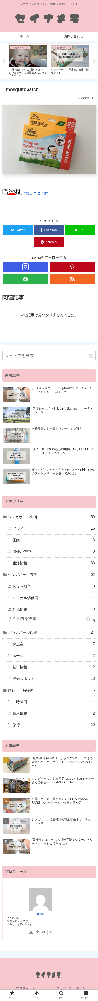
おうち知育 (54, 586)
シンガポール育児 (51, 575)
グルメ (54, 528)
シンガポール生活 (51, 517)
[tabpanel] (28, 60)
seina (40, 913)
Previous (3, 61)
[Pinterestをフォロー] (72, 267)
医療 (54, 540)
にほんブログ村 (35, 193)
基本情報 (54, 667)
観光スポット (54, 679)
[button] (91, 356)
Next (94, 61)
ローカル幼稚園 (54, 598)
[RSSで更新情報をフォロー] (72, 279)
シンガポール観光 (51, 632)
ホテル (54, 656)
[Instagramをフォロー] (25, 267)
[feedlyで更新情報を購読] (25, 279)
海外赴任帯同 (54, 551)
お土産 (54, 644)
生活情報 (54, 563)
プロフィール (25, 988)
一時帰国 (54, 702)
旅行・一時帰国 (51, 690)
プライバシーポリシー (73, 988)
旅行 (54, 725)
